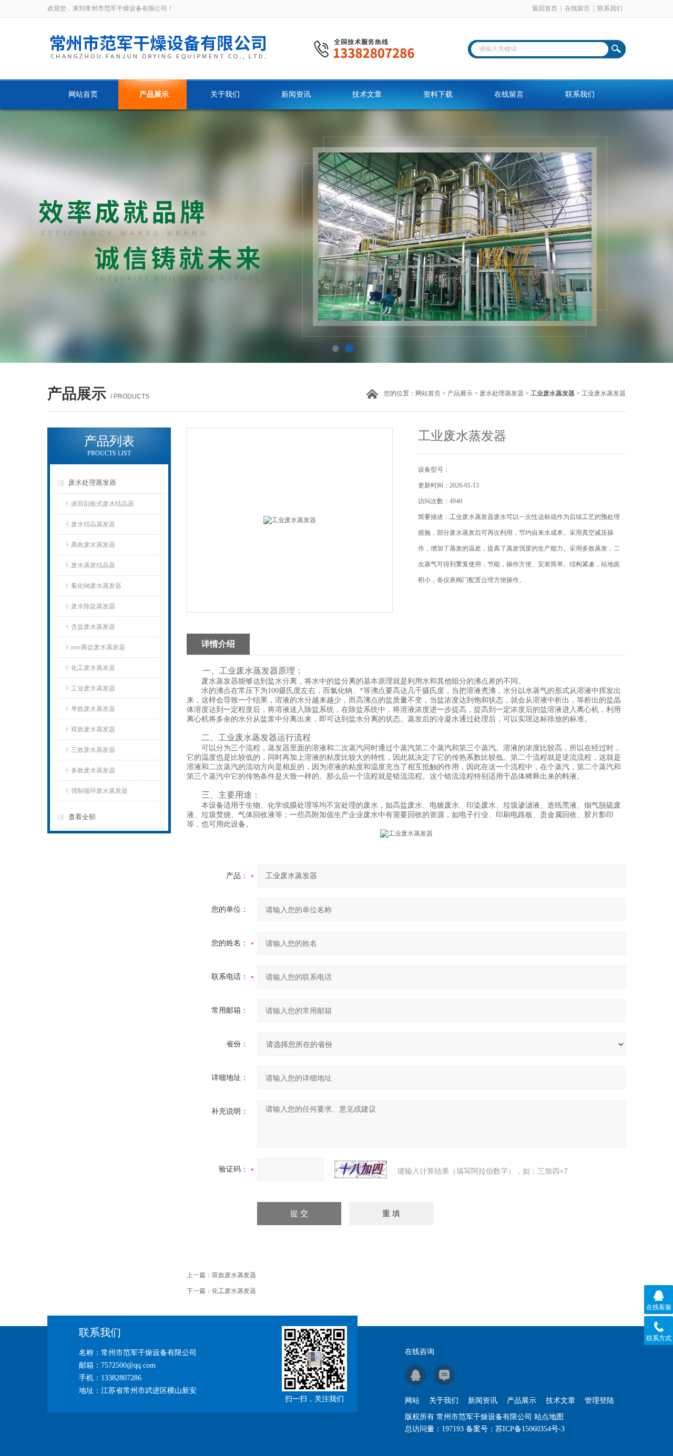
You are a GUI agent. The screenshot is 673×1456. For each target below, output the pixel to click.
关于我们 (225, 94)
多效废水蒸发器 (93, 770)
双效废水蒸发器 (93, 729)
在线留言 (577, 8)
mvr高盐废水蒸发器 (98, 647)
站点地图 (549, 1417)
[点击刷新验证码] (360, 1169)
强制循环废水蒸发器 (99, 791)
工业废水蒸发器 (93, 688)
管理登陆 (599, 1400)
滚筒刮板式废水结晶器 (102, 503)
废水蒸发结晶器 (93, 565)
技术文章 (367, 94)
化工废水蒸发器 (93, 667)
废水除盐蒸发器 (93, 606)
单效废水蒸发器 (93, 708)
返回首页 (544, 8)
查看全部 (82, 817)
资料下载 (438, 94)
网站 (412, 1400)
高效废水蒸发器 (93, 544)
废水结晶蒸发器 (93, 524)
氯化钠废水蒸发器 (96, 585)
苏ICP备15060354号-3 (530, 1429)
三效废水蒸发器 (93, 750)
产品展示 (154, 94)
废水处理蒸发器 (502, 393)
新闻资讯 (296, 94)
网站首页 (83, 94)
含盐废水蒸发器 (93, 626)
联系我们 (610, 8)
